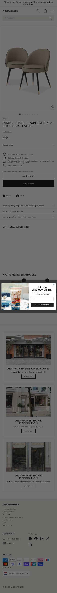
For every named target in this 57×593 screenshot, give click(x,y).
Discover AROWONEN (42, 304)
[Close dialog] (54, 285)
